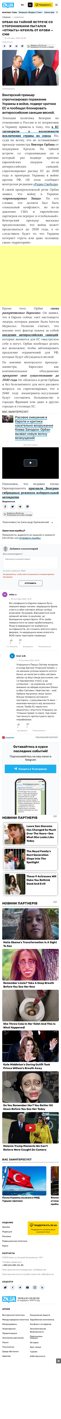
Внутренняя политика (13, 1315)
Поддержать (45, 5)
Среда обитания (10, 1351)
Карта (5, 1246)
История (34, 1342)
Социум (34, 1338)
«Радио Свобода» (45, 184)
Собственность (37, 1356)
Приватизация (9, 1333)
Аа (30, 5)
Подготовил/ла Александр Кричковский (26, 522)
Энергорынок (9, 1329)
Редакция (7, 1231)
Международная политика (15, 1319)
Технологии (8, 1347)
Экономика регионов (13, 1338)
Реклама (6, 1236)
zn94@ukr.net (39, 1269)
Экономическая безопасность (38, 1330)
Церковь (6, 1356)
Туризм (33, 1351)
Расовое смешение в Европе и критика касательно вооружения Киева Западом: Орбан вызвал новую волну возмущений (34, 427)
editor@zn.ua (47, 1274)
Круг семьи (35, 1347)
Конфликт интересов (40, 1324)
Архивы (6, 1227)
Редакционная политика (14, 1241)
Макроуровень (9, 1324)
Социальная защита (40, 1315)
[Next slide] (56, 12)
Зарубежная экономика (42, 1319)
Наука (5, 1342)
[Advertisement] (30, 276)
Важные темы (9, 12)
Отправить (30, 583)
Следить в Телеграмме (33, 769)
